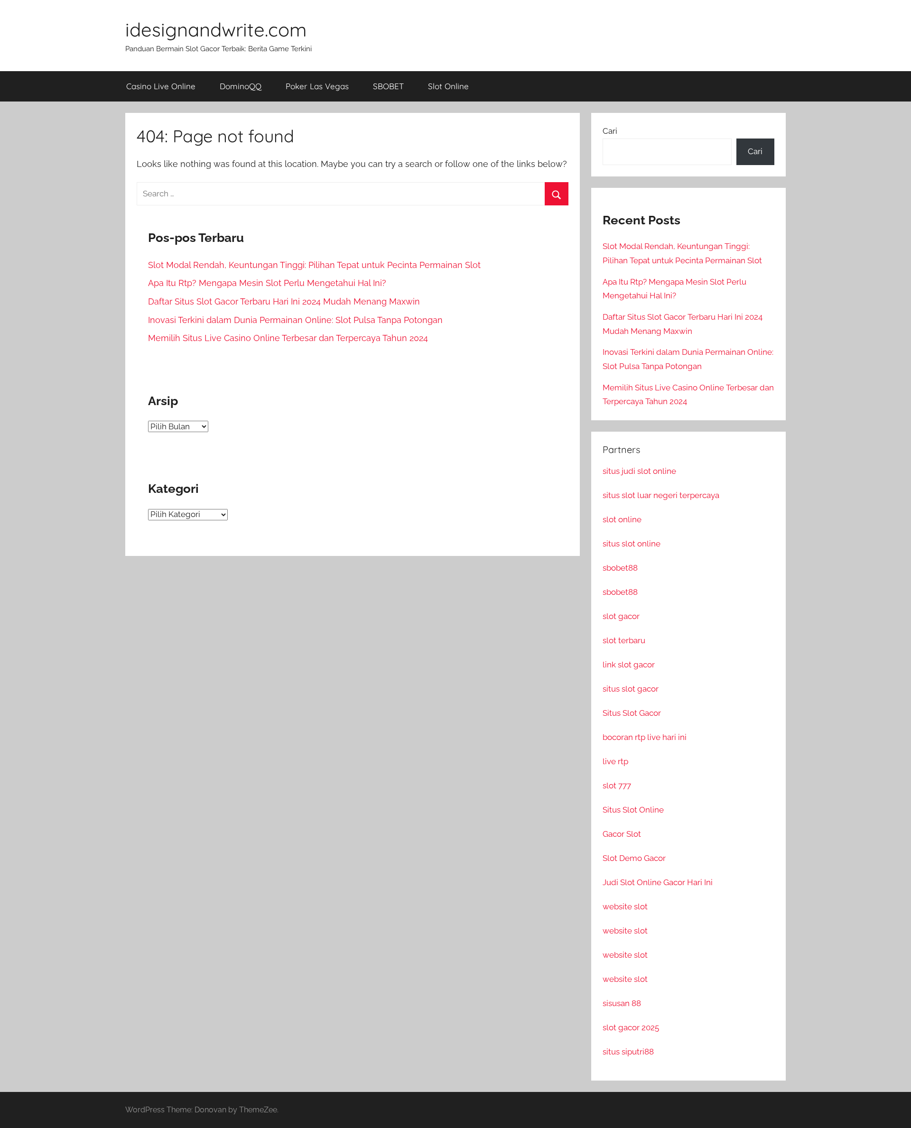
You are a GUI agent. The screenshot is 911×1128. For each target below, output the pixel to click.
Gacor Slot (622, 834)
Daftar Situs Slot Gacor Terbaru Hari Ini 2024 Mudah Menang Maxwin (284, 301)
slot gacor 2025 (631, 1027)
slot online (622, 519)
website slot (625, 906)
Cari (610, 131)
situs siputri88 (628, 1051)
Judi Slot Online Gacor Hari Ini (658, 882)
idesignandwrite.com (216, 29)
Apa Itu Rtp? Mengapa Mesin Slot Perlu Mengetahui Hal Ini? (267, 283)
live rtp (615, 761)
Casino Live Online (160, 86)
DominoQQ (240, 86)
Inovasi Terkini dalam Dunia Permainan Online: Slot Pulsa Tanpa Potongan (295, 320)
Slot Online (448, 86)
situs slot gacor (631, 688)
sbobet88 (620, 568)
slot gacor (621, 616)
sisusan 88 (622, 1003)
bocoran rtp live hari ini (645, 737)
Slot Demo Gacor (634, 858)
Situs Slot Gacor (632, 713)
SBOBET (388, 86)
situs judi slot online (639, 471)
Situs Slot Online (633, 809)
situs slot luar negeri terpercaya (661, 495)
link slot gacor (629, 664)
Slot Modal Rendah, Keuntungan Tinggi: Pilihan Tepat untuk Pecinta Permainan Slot (314, 265)
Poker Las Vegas (317, 86)
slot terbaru (624, 640)
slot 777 (617, 785)
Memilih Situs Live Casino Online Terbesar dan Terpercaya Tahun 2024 (288, 338)
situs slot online (631, 543)
